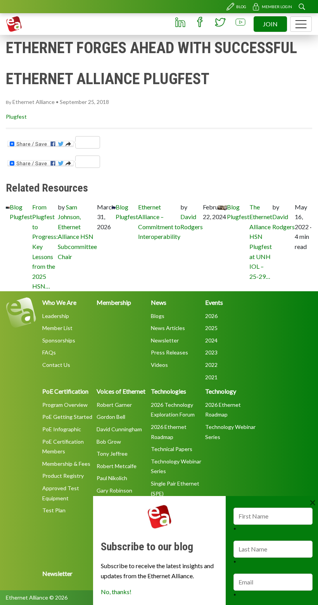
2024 (211, 340)
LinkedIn (180, 22)
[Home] (14, 24)
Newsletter (165, 340)
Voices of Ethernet (121, 391)
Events (214, 302)
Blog (241, 6)
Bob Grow (109, 441)
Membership (114, 302)
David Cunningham (119, 429)
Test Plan (54, 510)
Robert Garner (114, 404)
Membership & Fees (66, 463)
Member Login (277, 6)
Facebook (200, 22)
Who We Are (59, 302)
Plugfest (16, 116)
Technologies (168, 391)
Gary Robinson (114, 490)
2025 (211, 328)
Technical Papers (171, 449)
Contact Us (56, 364)
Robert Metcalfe (117, 466)
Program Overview (65, 404)
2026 (211, 316)
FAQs (49, 352)
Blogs (157, 316)
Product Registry (63, 475)
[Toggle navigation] (301, 24)
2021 (211, 377)
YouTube (240, 22)
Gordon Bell (111, 416)
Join (270, 24)
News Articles (168, 328)
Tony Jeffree (112, 453)
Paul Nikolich (112, 478)
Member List (57, 328)
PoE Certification (65, 391)
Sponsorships (58, 340)
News (158, 302)
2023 (211, 352)
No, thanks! (116, 591)
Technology (220, 391)
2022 (211, 364)
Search (301, 6)
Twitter (220, 22)
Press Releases (169, 352)
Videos (159, 364)
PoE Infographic (61, 429)
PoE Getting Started (67, 416)
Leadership (55, 316)
